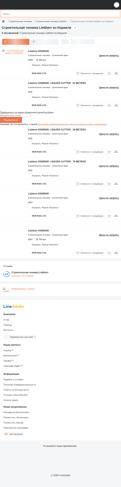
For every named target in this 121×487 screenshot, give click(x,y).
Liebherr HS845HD (38, 51)
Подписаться (11, 120)
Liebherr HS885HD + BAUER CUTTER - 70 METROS (57, 161)
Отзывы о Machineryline (16, 395)
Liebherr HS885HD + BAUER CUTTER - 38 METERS (57, 129)
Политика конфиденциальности (20, 384)
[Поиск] (117, 14)
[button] (116, 5)
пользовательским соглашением (89, 124)
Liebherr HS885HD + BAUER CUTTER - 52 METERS (57, 83)
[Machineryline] (3, 21)
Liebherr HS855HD (38, 230)
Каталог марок (11, 400)
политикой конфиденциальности (54, 124)
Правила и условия (13, 379)
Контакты (8, 330)
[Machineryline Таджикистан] (20, 5)
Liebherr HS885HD (38, 193)
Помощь (8, 325)
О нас (6, 319)
